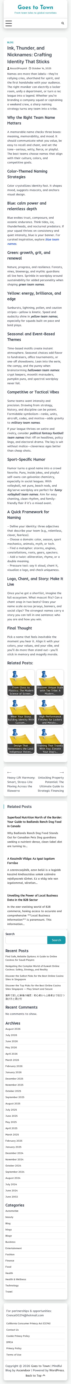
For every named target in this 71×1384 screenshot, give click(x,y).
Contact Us (12, 1329)
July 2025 (11, 1109)
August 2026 (13, 1028)
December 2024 (14, 1153)
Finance (9, 1260)
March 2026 (12, 1059)
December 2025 (14, 1078)
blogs (8, 1229)
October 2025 (13, 1090)
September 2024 (14, 1171)
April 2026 (11, 1053)
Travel (8, 1291)
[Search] (63, 23)
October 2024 (13, 1165)
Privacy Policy (13, 1348)
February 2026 (14, 1066)
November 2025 (14, 1084)
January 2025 (13, 1146)
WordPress (56, 1370)
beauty (9, 1216)
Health (9, 1273)
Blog (10, 42)
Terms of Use (13, 1354)
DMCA (9, 1342)
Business (10, 1241)
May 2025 (11, 1122)
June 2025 (11, 1115)
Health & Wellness (15, 1279)
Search (10, 934)
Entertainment (13, 1248)
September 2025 (14, 1097)
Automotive (11, 1210)
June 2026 (11, 1041)
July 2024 (11, 1184)
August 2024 (12, 1177)
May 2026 (11, 1047)
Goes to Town (35, 8)
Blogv (8, 1235)
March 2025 (12, 1134)
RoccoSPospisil (18, 68)
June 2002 (11, 1196)
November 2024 (14, 1159)
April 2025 (11, 1128)
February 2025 (13, 1140)
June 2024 (11, 1190)
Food (8, 1266)
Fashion (10, 1254)
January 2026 (13, 1072)
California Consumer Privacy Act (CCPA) (28, 1323)
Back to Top (34, 1375)
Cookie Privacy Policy (18, 1335)
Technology (12, 1285)
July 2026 (11, 1035)
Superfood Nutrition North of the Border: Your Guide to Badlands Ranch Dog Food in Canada (34, 821)
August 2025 (12, 1103)
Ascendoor (23, 1370)
